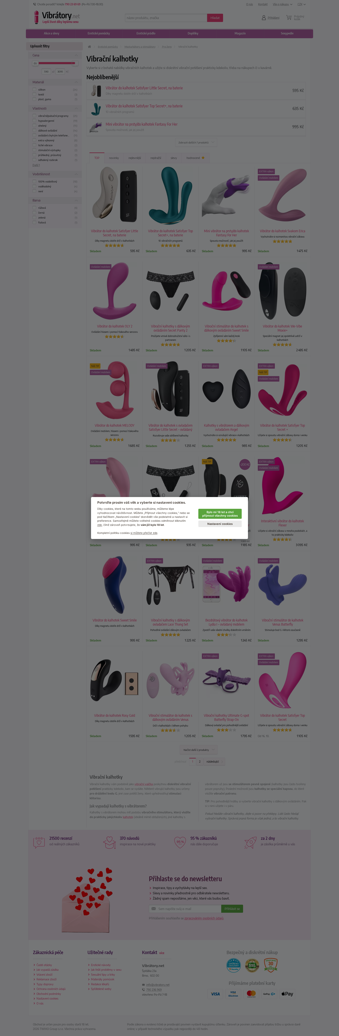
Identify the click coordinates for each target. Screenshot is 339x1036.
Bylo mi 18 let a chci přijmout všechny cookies (220, 514)
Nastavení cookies (220, 523)
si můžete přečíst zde (143, 532)
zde (99, 524)
